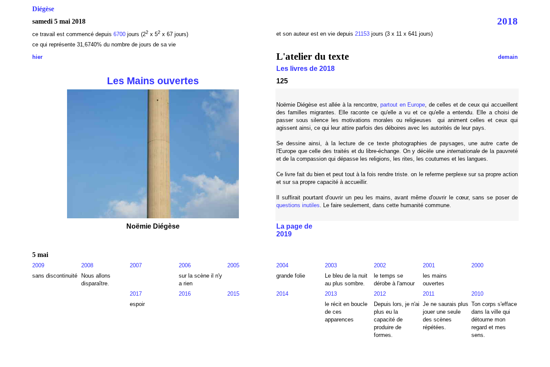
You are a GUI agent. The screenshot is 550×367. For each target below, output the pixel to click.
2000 (477, 265)
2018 (507, 21)
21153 (362, 34)
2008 (87, 265)
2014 (282, 294)
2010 (477, 294)
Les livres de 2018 (305, 68)
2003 (331, 265)
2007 (136, 265)
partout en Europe (402, 104)
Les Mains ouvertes (153, 80)
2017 (136, 294)
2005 (233, 265)
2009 (38, 265)
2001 (429, 265)
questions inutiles (298, 205)
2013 (331, 294)
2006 (185, 265)
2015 (233, 294)
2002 (380, 265)
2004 (282, 265)
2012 (380, 294)
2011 (428, 294)
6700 (119, 34)
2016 (185, 294)
